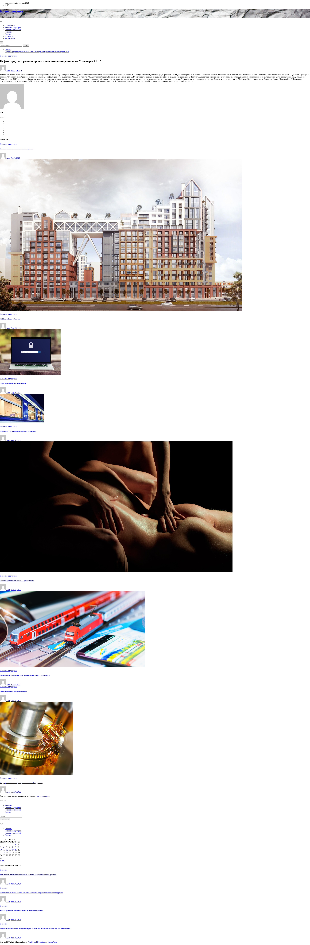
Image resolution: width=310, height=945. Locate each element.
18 (4, 852)
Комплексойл (11, 11)
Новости (8, 32)
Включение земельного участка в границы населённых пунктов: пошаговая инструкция (31, 893)
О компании (10, 25)
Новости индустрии (13, 27)
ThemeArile (52, 942)
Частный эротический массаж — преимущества (17, 580)
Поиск (26, 45)
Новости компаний (13, 30)
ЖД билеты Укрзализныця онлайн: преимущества (18, 431)
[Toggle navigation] (1, 21)
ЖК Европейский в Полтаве (10, 319)
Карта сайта (10, 38)
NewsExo (41, 942)
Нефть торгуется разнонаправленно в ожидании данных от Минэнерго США (37, 52)
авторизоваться (43, 796)
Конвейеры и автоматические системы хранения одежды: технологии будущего (28, 874)
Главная (8, 50)
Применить (5, 819)
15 (16, 850)
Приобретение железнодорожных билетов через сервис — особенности (25, 675)
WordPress (32, 942)
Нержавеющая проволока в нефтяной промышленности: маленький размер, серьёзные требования (35, 928)
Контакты (9, 36)
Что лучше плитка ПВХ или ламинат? (13, 691)
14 (13, 850)
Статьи (8, 34)
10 (1, 850)
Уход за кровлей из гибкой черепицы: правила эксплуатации (21, 911)
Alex (8, 71)
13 (10, 850)
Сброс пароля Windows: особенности (13, 383)
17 (1, 852)
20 (10, 852)
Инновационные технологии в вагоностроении (16, 149)
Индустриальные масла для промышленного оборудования (21, 783)
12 (7, 850)
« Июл (2, 860)
